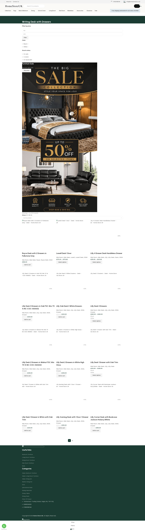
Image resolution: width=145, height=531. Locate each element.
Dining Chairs (25, 496)
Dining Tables (26, 493)
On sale (26, 54)
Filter (25, 37)
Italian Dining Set (27, 479)
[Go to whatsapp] (4, 526)
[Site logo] (14, 6)
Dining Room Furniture (28, 460)
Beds (23, 466)
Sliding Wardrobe (27, 490)
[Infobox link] (115, 1)
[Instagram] (29, 512)
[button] (95, 430)
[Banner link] (72, 137)
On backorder (28, 60)
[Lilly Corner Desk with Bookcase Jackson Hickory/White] (103, 399)
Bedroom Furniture (27, 454)
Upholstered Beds (27, 487)
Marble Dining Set (27, 481)
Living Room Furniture (28, 457)
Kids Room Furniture (28, 463)
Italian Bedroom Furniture (29, 473)
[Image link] (33, 447)
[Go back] (24, 18)
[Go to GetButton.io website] (4, 529)
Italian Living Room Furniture (30, 476)
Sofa (23, 484)
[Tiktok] (33, 512)
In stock (26, 57)
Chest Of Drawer (26, 499)
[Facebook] (24, 512)
